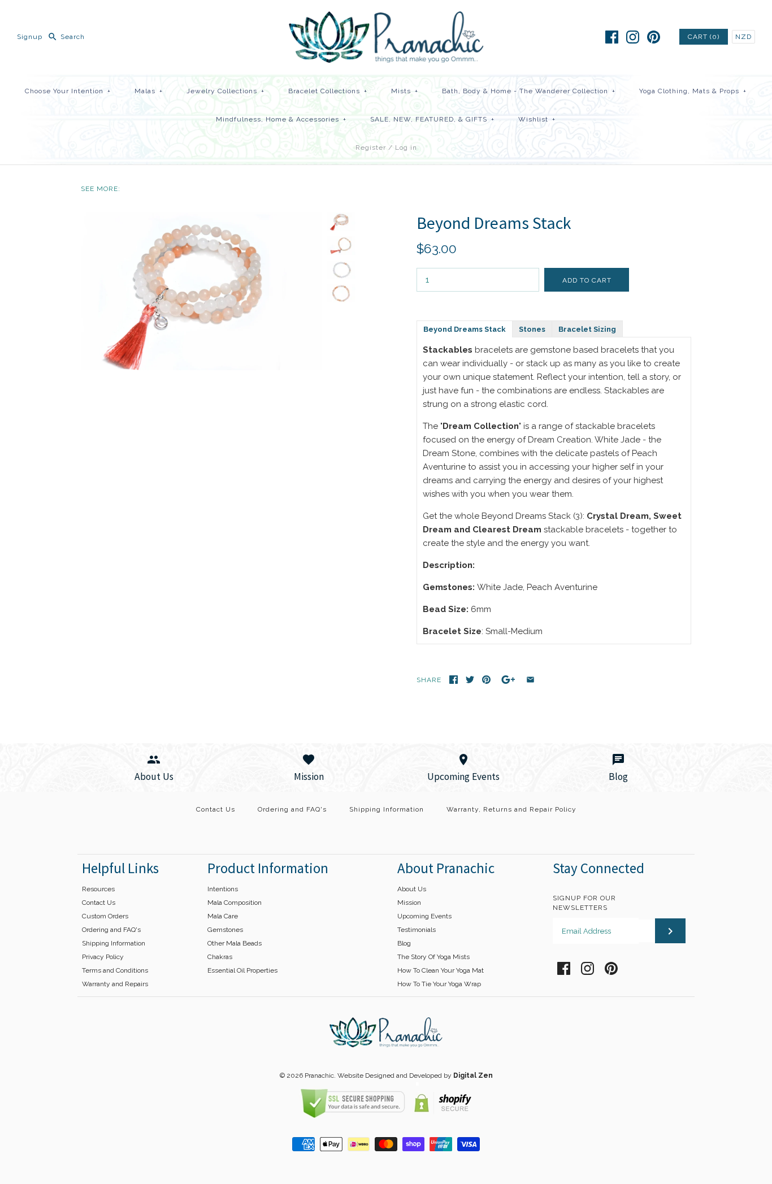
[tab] (464, 328)
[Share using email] (530, 679)
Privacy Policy (103, 957)
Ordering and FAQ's (292, 809)
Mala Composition (234, 903)
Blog (404, 943)
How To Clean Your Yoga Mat (440, 970)
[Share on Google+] (508, 679)
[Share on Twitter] (470, 679)
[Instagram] (632, 37)
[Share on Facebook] (453, 679)
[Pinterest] (653, 37)
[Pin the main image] (486, 679)
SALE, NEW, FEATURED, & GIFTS (432, 119)
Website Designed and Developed (389, 1075)
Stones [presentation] (532, 329)
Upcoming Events (424, 916)
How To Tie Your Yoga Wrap (439, 984)
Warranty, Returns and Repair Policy (511, 809)
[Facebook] (611, 37)
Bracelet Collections (327, 91)
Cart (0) (703, 37)
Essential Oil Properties (242, 970)
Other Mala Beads (234, 943)
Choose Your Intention (68, 91)
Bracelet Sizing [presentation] (587, 329)
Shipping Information (386, 809)
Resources (98, 889)
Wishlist (537, 119)
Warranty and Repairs (115, 984)
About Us (411, 889)
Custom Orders (105, 916)
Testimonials (416, 930)
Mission (409, 903)
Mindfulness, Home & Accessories (281, 119)
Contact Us (215, 809)
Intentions (222, 889)
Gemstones (225, 930)
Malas (149, 91)
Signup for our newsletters (584, 903)
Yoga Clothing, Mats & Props (693, 91)
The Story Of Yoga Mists (433, 957)
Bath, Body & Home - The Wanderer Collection (528, 91)
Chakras (219, 957)
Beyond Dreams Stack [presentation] (464, 329)
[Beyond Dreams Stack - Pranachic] (201, 219)
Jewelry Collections (225, 91)
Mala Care (222, 916)
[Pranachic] (386, 18)
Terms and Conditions (115, 970)
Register (370, 147)
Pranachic (319, 1075)
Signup (29, 37)
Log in (406, 147)
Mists (404, 91)
